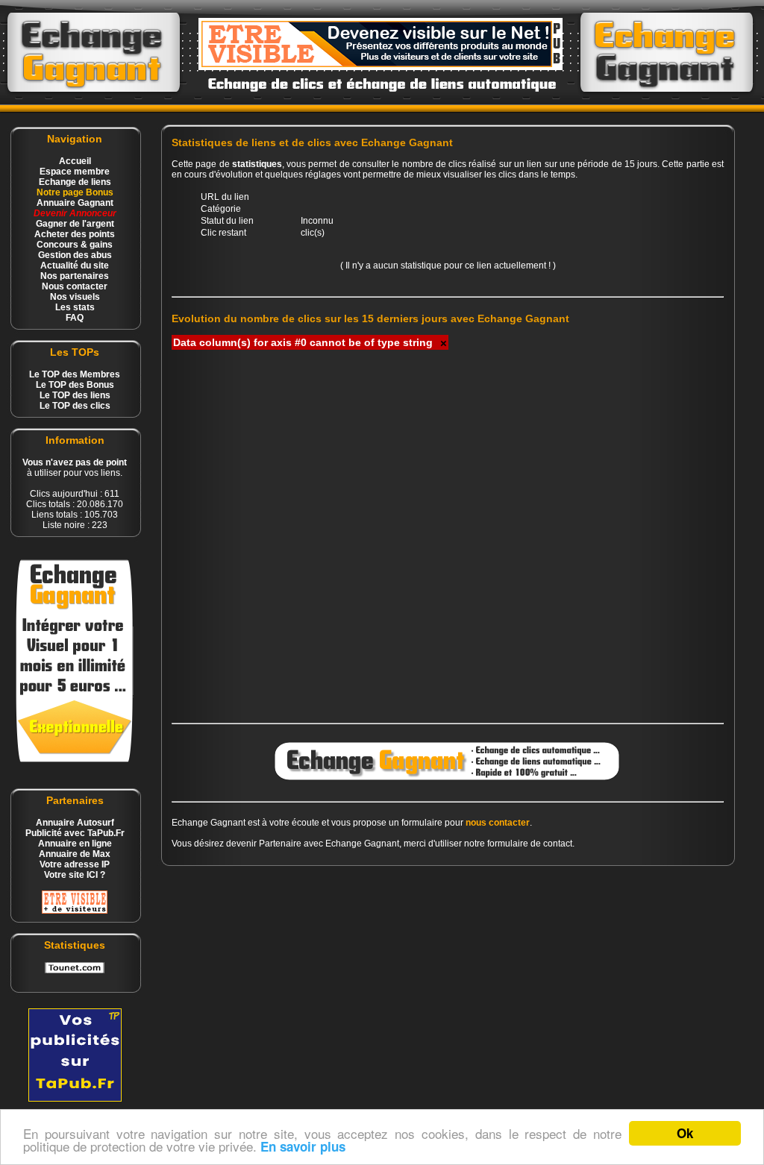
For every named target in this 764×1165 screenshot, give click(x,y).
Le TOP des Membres (74, 374)
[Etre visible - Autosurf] (74, 910)
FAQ (75, 318)
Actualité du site (74, 265)
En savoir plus (302, 1146)
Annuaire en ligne (75, 843)
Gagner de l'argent (75, 224)
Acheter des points (74, 234)
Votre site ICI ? (74, 875)
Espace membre (75, 171)
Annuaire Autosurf (75, 822)
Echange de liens (75, 182)
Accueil (75, 161)
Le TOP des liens (75, 395)
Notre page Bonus (75, 192)
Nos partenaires (74, 276)
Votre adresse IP (75, 864)
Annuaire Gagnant (75, 203)
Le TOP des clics (75, 406)
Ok (685, 1133)
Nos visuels (75, 297)
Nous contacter (74, 286)
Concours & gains (75, 244)
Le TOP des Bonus (75, 385)
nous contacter (498, 822)
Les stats (75, 307)
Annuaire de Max (74, 854)
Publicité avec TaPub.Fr (75, 833)
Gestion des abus (75, 255)
